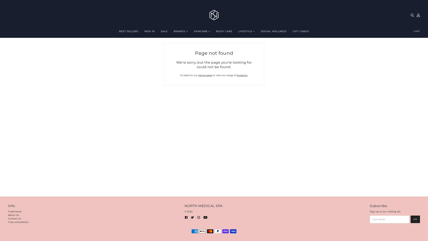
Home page (205, 75)
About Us (13, 215)
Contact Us (14, 218)
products (242, 75)
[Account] (418, 15)
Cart (417, 31)
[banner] (214, 14)
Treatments (15, 211)
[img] (412, 15)
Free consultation (18, 222)
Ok (415, 219)
